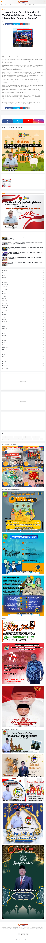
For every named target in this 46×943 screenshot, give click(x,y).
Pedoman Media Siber (22, 941)
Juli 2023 (23, 333)
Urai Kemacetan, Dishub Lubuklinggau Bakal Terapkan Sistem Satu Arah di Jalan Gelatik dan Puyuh (24, 258)
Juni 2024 (23, 314)
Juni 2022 (23, 356)
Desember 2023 (23, 324)
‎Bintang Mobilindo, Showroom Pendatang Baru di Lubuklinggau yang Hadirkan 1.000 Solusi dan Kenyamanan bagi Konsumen (25, 243)
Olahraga (20, 4)
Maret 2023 (23, 340)
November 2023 (23, 326)
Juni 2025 (23, 293)
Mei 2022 (23, 358)
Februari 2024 (23, 321)
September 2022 (23, 351)
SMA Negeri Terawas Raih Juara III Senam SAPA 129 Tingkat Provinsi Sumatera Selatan (25, 247)
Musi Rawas (11, 438)
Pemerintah (25, 438)
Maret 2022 (23, 361)
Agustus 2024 (23, 310)
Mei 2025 (23, 294)
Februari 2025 (23, 300)
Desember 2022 (23, 345)
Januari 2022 (23, 365)
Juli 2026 (23, 272)
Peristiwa (30, 438)
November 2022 (23, 347)
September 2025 (23, 287)
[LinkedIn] (24, 24)
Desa (11, 4)
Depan (2, 4)
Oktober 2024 (23, 307)
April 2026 (23, 277)
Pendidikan (35, 4)
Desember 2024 (23, 303)
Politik (34, 438)
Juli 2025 (23, 291)
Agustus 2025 (23, 289)
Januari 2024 (23, 323)
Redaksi (15, 941)
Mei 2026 (23, 275)
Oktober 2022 (23, 349)
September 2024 (23, 309)
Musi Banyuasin (5, 438)
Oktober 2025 (23, 286)
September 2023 (23, 330)
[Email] (26, 24)
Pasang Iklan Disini (23, 381)
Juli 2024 (23, 312)
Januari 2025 (23, 302)
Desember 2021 (23, 366)
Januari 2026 (23, 282)
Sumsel (41, 438)
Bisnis (25, 4)
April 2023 (23, 338)
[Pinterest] (21, 24)
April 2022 (23, 359)
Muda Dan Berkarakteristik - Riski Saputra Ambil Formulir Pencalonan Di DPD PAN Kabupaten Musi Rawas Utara (25, 253)
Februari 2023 (23, 342)
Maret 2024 (23, 319)
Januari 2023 (23, 344)
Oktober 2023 (23, 328)
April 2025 (23, 296)
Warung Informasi (29, 939)
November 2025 (23, 284)
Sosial (38, 438)
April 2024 (23, 317)
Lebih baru (4, 112)
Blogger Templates (21, 939)
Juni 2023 (23, 335)
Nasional (7, 4)
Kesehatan (29, 4)
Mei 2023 (23, 337)
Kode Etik (30, 941)
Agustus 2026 (23, 270)
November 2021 (23, 368)
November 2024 (23, 305)
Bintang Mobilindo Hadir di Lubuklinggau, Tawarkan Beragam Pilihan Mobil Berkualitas (23, 238)
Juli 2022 (23, 354)
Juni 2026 (23, 273)
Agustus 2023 (23, 331)
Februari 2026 (23, 280)
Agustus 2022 (23, 352)
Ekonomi (15, 4)
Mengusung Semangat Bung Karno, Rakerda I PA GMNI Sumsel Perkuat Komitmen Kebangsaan (25, 263)
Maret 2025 (23, 298)
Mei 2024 (23, 316)
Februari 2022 (23, 363)
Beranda (3, 9)
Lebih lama (42, 112)
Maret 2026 (23, 279)
